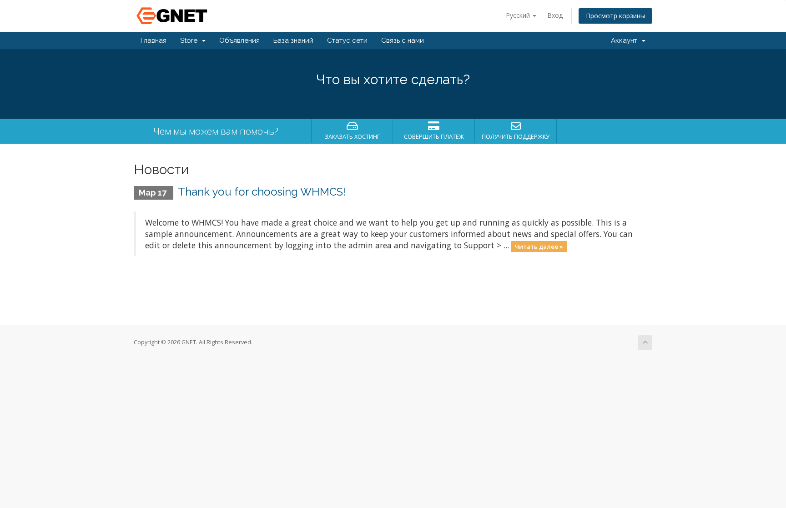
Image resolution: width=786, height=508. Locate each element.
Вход (555, 15)
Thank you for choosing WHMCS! (262, 191)
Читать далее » (539, 246)
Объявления (239, 40)
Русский (519, 15)
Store (190, 40)
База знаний (293, 40)
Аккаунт (626, 40)
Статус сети (347, 40)
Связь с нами (402, 40)
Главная (153, 40)
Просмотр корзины (615, 15)
